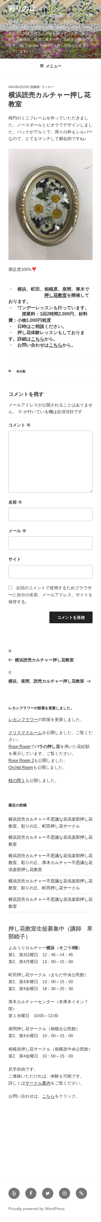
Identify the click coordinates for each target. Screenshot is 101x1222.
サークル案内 (37, 1083)
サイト (14, 559)
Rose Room (19, 746)
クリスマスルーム (25, 732)
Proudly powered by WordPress (36, 1208)
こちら (37, 339)
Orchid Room (20, 767)
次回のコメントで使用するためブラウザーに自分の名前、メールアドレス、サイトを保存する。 (50, 594)
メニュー (53, 66)
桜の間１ (16, 780)
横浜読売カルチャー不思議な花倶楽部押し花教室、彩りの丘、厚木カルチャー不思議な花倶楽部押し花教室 (50, 862)
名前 (15, 502)
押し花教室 (55, 295)
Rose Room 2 (21, 760)
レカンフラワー (23, 719)
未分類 (21, 371)
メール (17, 530)
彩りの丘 (22, 8)
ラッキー (48, 87)
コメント (19, 425)
